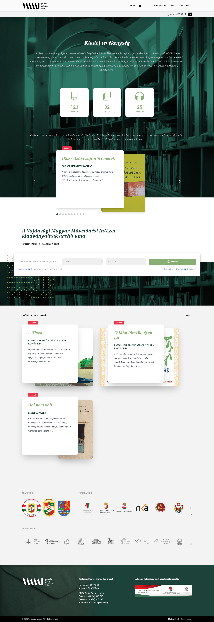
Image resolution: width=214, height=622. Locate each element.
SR (134, 6)
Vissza (189, 315)
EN (131, 6)
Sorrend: (167, 269)
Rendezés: (22, 269)
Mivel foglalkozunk (164, 6)
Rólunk (185, 6)
